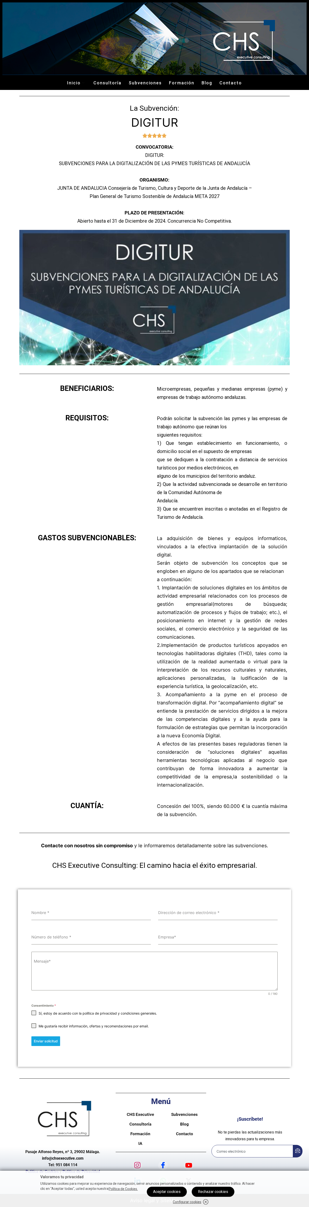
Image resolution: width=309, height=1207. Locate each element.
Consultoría (107, 82)
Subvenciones (145, 82)
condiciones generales (138, 1013)
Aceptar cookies (167, 1191)
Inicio (73, 82)
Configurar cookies (187, 1202)
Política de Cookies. (123, 1189)
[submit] (297, 1151)
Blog (207, 82)
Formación (181, 82)
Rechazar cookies (213, 1191)
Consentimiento (43, 1005)
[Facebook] (163, 1165)
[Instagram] (137, 1165)
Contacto (230, 82)
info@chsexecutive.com (63, 1158)
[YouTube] (188, 1165)
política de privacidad (100, 1013)
